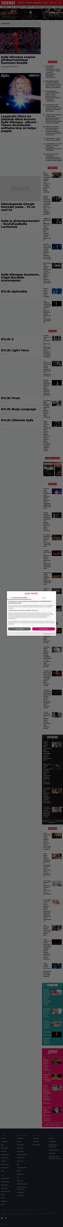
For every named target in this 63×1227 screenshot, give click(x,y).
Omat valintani (19, 629)
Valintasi (44, 597)
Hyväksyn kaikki (43, 629)
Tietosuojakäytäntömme (49, 633)
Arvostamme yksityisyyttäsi (19, 597)
